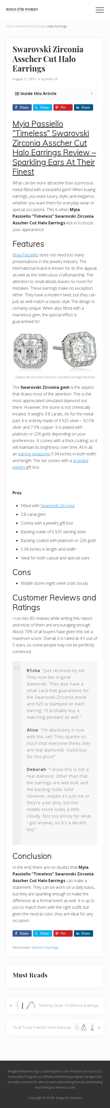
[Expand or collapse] (92, 93)
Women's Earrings (45, 947)
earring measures (34, 454)
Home (10, 26)
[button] (100, 10)
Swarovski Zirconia (57, 505)
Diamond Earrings (31, 26)
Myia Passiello (25, 255)
